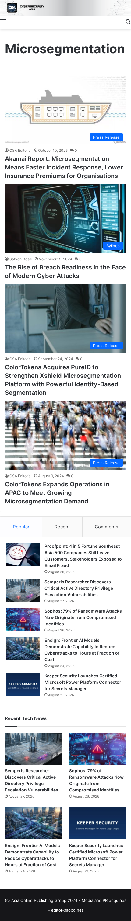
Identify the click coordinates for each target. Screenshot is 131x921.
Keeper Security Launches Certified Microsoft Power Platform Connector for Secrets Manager (82, 682)
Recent (62, 527)
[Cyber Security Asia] (65, 8)
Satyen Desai (20, 259)
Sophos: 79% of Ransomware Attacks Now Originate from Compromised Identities (83, 617)
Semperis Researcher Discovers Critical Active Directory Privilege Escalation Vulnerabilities (78, 588)
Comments (106, 527)
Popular (21, 527)
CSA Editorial (20, 150)
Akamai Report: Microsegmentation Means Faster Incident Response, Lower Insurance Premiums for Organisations (64, 167)
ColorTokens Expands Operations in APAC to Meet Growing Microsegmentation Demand (57, 493)
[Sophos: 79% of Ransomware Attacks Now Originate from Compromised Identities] (23, 619)
